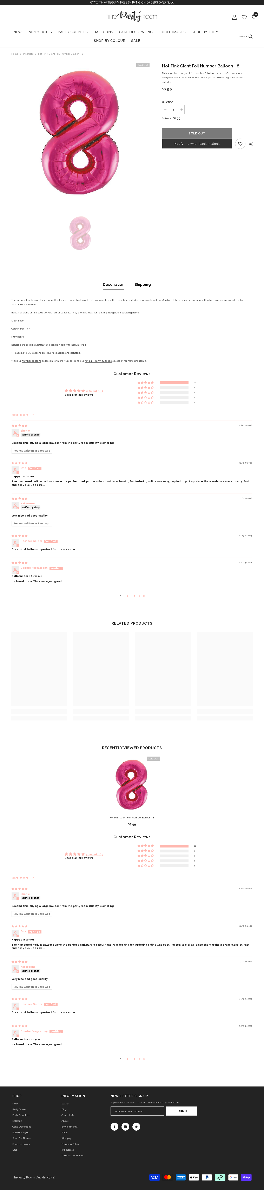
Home (14, 53)
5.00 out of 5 (94, 391)
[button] (197, 144)
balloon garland (130, 312)
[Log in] (234, 17)
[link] (240, 144)
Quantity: (167, 102)
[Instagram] (125, 1127)
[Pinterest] (136, 1127)
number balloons (31, 360)
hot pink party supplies (98, 360)
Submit (182, 1111)
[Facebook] (114, 1127)
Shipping (143, 284)
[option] (80, 132)
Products (28, 53)
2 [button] (127, 595)
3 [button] (134, 595)
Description (113, 284)
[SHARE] (249, 144)
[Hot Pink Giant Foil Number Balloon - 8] (132, 784)
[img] (19, 425)
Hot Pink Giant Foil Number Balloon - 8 (132, 817)
